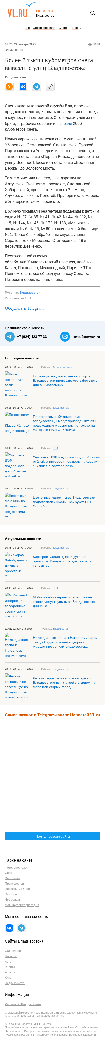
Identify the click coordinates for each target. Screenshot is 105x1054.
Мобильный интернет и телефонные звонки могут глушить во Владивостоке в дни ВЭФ (65, 601)
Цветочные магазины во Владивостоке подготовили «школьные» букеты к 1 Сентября (64, 502)
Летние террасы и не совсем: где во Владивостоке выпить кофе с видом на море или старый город (64, 682)
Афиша (10, 972)
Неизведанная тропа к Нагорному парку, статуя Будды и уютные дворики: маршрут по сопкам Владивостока (65, 642)
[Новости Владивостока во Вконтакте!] (9, 928)
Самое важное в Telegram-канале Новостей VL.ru (52, 715)
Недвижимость (15, 983)
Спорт (63, 27)
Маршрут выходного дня (22, 905)
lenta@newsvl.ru (86, 337)
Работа (10, 967)
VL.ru (21, 9)
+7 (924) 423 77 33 (32, 337)
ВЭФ (55, 448)
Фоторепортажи (44, 27)
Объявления (13, 951)
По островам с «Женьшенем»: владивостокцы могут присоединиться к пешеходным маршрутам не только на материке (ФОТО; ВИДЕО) (64, 423)
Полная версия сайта (52, 836)
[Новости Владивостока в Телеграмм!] (21, 928)
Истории (11, 894)
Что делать (13, 899)
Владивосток (14, 50)
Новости (44, 11)
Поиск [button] (92, 13)
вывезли (64, 123)
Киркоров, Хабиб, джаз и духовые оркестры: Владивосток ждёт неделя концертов (62, 561)
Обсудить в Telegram (24, 308)
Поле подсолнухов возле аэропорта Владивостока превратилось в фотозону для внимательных (65, 380)
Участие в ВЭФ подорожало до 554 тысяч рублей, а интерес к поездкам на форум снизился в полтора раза (66, 461)
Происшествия (15, 883)
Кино (8, 977)
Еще (75, 27)
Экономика (12, 878)
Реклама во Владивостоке (23, 1004)
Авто (8, 961)
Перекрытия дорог (18, 889)
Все (27, 27)
